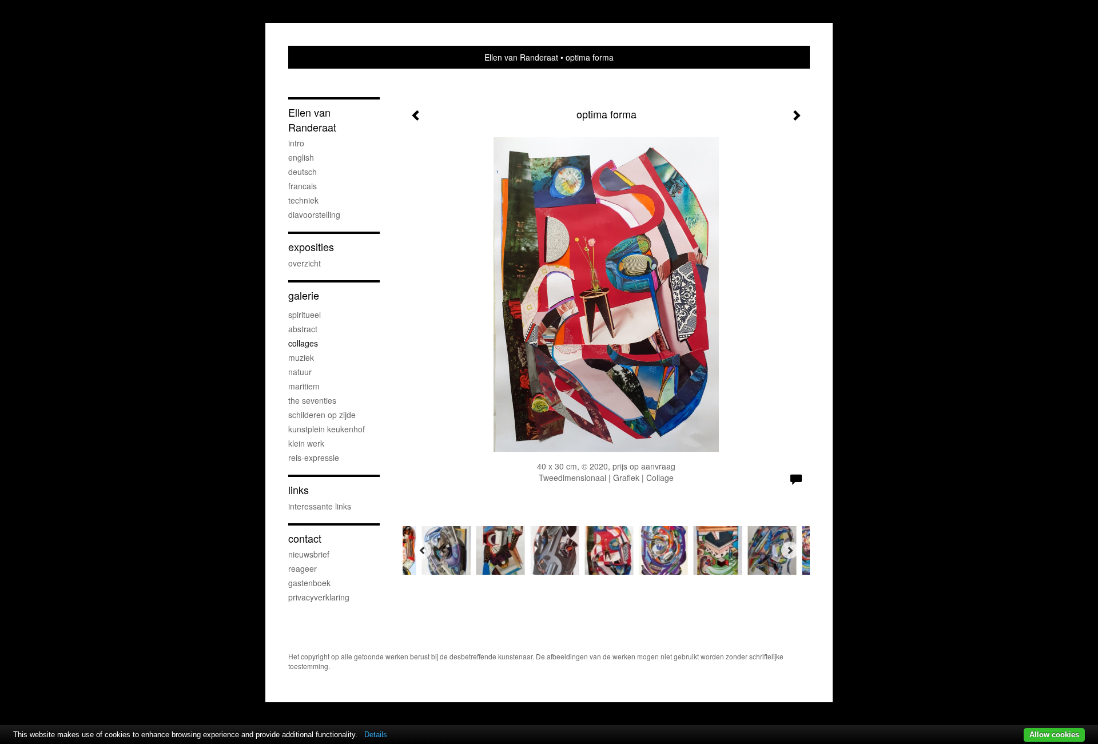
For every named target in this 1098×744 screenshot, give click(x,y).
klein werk (306, 443)
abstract (302, 329)
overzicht (304, 263)
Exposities (311, 247)
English (301, 157)
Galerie (303, 295)
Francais (302, 186)
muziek (301, 357)
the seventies (312, 400)
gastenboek (309, 582)
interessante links (319, 506)
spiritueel (304, 314)
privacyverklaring (318, 597)
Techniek (303, 200)
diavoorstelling (314, 214)
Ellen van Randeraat (521, 57)
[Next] (789, 550)
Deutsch (302, 171)
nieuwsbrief (308, 554)
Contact (304, 538)
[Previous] (422, 550)
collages (303, 343)
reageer (302, 568)
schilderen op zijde (322, 414)
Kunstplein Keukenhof (326, 429)
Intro (296, 143)
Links (298, 490)
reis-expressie (313, 457)
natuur (300, 371)
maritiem (304, 386)
